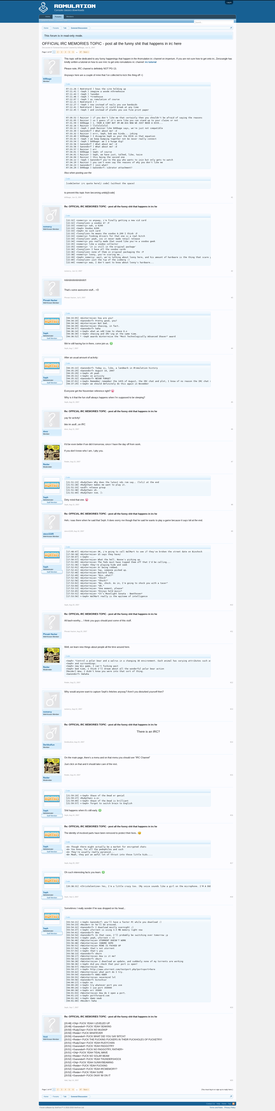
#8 (232, 505)
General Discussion (60, 48)
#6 (232, 429)
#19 (231, 1007)
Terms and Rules (216, 1107)
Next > (86, 52)
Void (45, 1037)
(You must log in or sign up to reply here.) (217, 1089)
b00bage (81, 48)
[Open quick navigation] (231, 28)
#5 (232, 402)
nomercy (47, 226)
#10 (231, 605)
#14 (231, 742)
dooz (45, 431)
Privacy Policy (229, 1107)
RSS (233, 1104)
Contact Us (210, 1104)
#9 (232, 531)
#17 (231, 863)
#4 (232, 348)
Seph (45, 333)
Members (70, 17)
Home (47, 17)
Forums (58, 17)
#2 (232, 271)
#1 (232, 197)
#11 (231, 631)
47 (81, 52)
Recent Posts (62, 21)
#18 (231, 897)
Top (229, 1104)
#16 (231, 815)
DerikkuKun (49, 745)
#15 (231, 775)
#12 (231, 682)
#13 (231, 709)
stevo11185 (48, 534)
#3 (232, 298)
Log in (229, 2)
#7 (232, 462)
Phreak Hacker (50, 300)
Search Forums (48, 21)
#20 (231, 1080)
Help (218, 1104)
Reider (46, 464)
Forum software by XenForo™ (62, 1107)
